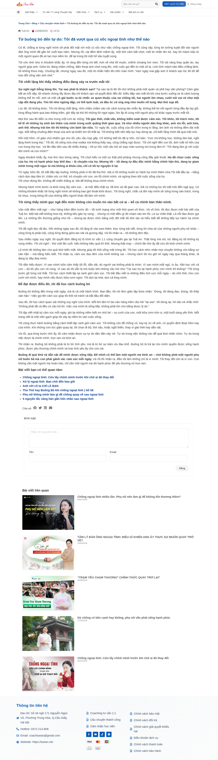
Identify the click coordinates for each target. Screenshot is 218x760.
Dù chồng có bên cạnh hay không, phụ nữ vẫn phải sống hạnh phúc (123, 617)
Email (113, 452)
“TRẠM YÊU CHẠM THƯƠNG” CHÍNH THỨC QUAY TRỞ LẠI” (118, 577)
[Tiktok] (102, 734)
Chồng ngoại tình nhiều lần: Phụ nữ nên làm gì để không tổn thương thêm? (129, 496)
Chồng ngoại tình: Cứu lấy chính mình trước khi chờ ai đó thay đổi (68, 377)
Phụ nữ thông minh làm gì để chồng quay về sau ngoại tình (63, 394)
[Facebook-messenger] (109, 734)
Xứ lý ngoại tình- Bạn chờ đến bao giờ (49, 381)
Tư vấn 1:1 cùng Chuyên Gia (57, 12)
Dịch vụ (98, 12)
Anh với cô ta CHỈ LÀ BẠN (40, 386)
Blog (34, 23)
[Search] (156, 4)
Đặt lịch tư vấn (136, 12)
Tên (31, 452)
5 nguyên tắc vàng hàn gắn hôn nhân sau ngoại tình (58, 398)
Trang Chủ (24, 23)
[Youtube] (95, 734)
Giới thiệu (30, 12)
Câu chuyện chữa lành (52, 23)
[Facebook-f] (88, 734)
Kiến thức (81, 12)
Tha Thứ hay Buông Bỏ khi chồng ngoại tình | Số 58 (58, 390)
